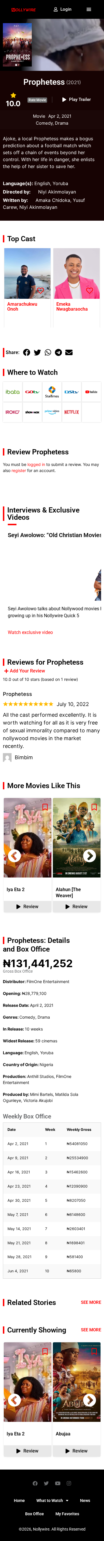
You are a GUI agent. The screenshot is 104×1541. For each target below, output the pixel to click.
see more (91, 1329)
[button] (89, 9)
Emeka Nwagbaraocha (72, 306)
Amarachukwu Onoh (22, 306)
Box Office (34, 1513)
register (19, 470)
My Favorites (67, 1513)
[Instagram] (69, 1483)
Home (19, 1500)
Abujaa (63, 1434)
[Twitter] (46, 1483)
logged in (36, 464)
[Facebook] (35, 1483)
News (85, 1500)
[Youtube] (58, 1483)
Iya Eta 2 (16, 889)
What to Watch (49, 1500)
